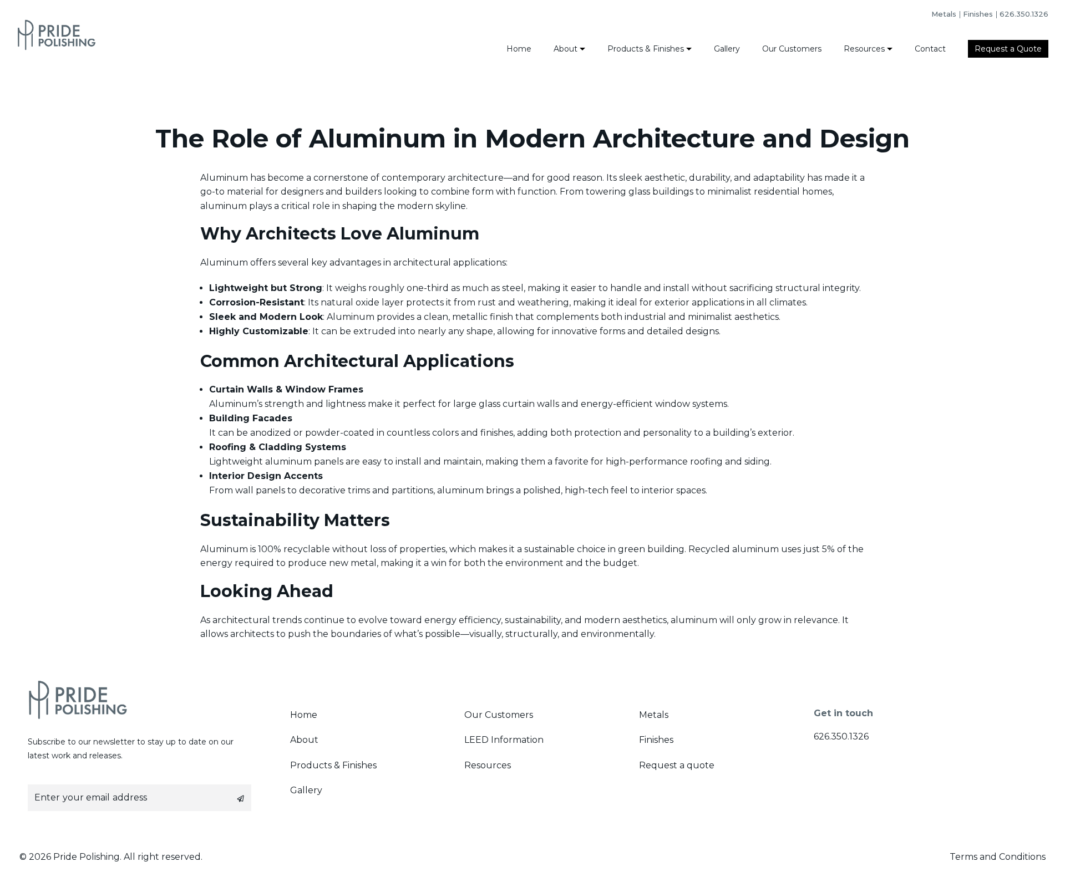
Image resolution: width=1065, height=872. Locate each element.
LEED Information (504, 740)
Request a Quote (1008, 49)
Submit (240, 798)
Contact (930, 49)
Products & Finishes (645, 49)
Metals (943, 13)
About (565, 49)
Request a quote (676, 765)
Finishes (978, 13)
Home (518, 49)
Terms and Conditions (998, 856)
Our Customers (791, 49)
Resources (864, 49)
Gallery (727, 49)
